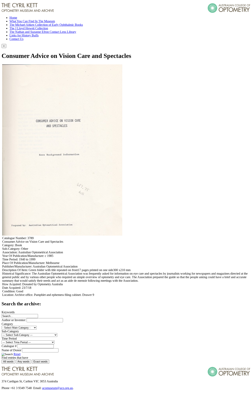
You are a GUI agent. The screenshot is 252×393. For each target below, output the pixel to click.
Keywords (8, 312)
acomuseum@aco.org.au (57, 388)
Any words (24, 361)
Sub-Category (10, 331)
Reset (17, 354)
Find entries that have (15, 357)
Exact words (40, 361)
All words (8, 361)
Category (7, 324)
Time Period (9, 338)
